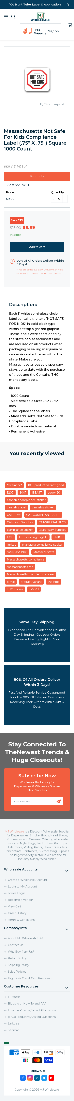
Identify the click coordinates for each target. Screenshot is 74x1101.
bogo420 (54, 492)
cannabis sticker (43, 507)
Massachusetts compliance (25, 559)
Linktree (13, 1023)
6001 (23, 492)
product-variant (31, 582)
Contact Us (15, 945)
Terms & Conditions (21, 920)
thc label (53, 582)
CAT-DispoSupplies (20, 522)
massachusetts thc (20, 567)
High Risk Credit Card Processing (30, 978)
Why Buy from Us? (21, 951)
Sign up (58, 801)
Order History (17, 913)
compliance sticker (20, 530)
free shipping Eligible (33, 537)
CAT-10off (13, 515)
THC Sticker (15, 589)
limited (11, 544)
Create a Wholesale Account (27, 880)
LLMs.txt (14, 997)
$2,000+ (54, 31)
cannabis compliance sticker (26, 500)
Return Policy (17, 958)
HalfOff (58, 537)
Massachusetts (43, 552)
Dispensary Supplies (52, 530)
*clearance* (14, 485)
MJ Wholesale (14, 831)
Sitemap (14, 1030)
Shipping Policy (18, 965)
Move (11, 582)
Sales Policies (17, 971)
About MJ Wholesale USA (25, 938)
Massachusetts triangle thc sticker (30, 574)
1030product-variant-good (46, 485)
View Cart (14, 906)
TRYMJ (34, 589)
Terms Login (16, 893)
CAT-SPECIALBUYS (52, 522)
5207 (10, 492)
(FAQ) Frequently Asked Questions (32, 1017)
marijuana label (17, 552)
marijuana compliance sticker (42, 544)
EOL (10, 537)
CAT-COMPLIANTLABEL (43, 515)
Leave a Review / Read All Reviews (32, 1010)
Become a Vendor (20, 900)
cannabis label (16, 507)
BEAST (37, 492)
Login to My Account (22, 886)
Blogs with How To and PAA (27, 1003)
